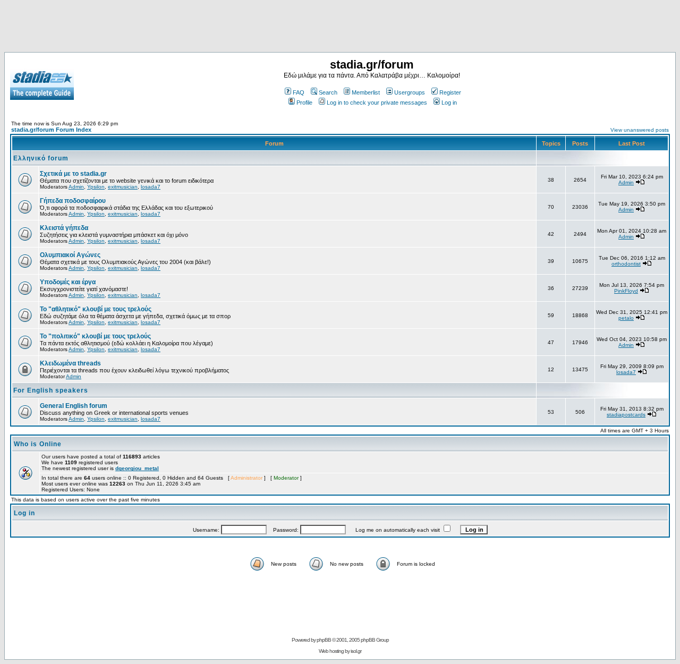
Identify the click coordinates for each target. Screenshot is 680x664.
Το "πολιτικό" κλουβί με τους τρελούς (95, 336)
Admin (76, 187)
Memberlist (366, 92)
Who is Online (38, 444)
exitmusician (123, 187)
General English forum (73, 406)
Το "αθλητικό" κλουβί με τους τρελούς (95, 309)
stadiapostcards (626, 415)
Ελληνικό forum (41, 158)
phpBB (324, 640)
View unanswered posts (639, 130)
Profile (304, 102)
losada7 (150, 187)
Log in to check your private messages (377, 102)
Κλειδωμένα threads (70, 363)
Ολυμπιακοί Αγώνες (70, 255)
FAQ (298, 92)
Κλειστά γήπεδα (64, 228)
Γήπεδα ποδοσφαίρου (73, 201)
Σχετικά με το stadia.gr (73, 173)
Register (450, 92)
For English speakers (50, 390)
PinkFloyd (626, 291)
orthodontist (626, 264)
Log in (449, 102)
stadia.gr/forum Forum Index (51, 129)
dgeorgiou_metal (137, 468)
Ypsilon (96, 187)
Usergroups (409, 92)
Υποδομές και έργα (68, 282)
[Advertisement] (340, 28)
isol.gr (356, 651)
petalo (626, 318)
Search (328, 92)
